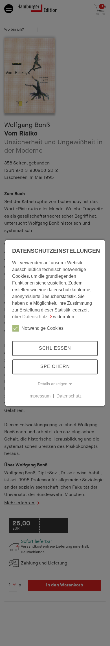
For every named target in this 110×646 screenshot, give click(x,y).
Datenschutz (34, 316)
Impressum (39, 396)
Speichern (55, 366)
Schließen (55, 348)
